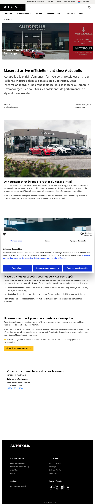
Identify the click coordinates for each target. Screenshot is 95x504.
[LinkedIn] (62, 487)
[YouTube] (68, 487)
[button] (89, 7)
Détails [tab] (47, 241)
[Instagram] (56, 487)
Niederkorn (53, 473)
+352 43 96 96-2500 (15, 388)
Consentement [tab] (16, 241)
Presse (12, 473)
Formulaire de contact (18, 486)
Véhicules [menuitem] (8, 14)
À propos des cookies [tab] (78, 241)
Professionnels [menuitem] (53, 14)
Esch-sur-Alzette (55, 470)
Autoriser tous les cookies (78, 268)
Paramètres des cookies (46, 268)
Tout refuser (17, 268)
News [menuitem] (81, 14)
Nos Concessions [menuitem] (69, 2)
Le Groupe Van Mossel (18, 467)
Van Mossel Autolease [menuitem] (34, 2)
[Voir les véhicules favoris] (89, 7)
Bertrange (52, 467)
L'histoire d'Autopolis (17, 464)
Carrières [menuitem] (69, 14)
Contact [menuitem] (58, 2)
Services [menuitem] (38, 14)
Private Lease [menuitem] (23, 14)
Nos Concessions (55, 464)
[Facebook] (51, 487)
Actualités (14, 470)
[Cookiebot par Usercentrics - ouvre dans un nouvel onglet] (82, 234)
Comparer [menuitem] (50, 2)
